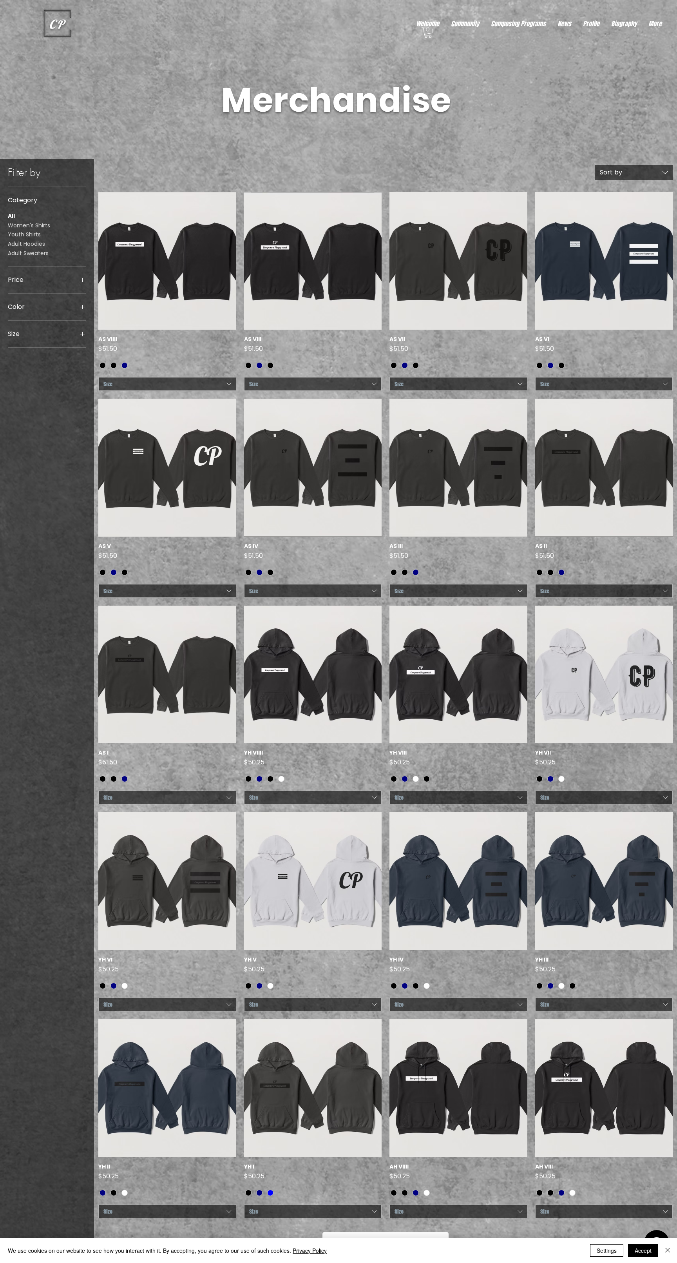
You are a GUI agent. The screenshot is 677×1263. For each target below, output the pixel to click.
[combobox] (634, 172)
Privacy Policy (310, 1250)
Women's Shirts (29, 225)
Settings (607, 1250)
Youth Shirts (24, 234)
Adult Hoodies (26, 244)
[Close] (667, 1250)
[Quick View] (167, 261)
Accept (643, 1250)
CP (57, 24)
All (11, 216)
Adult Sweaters (28, 253)
